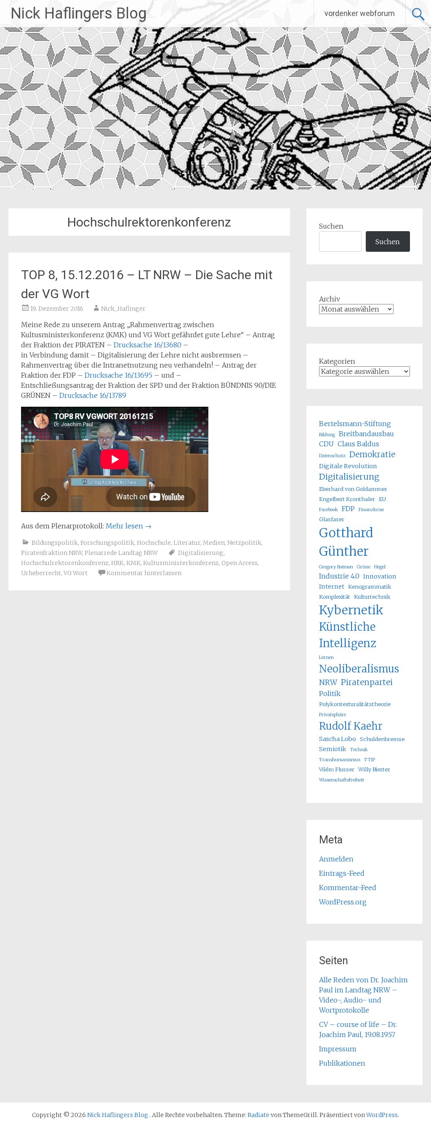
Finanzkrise (371, 509)
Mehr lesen (129, 526)
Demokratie (372, 454)
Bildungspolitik (55, 543)
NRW (328, 682)
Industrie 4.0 (339, 576)
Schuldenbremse (382, 739)
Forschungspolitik (107, 543)
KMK (133, 563)
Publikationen (342, 1063)
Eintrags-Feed (341, 873)
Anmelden (336, 859)
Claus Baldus (358, 444)
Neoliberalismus (359, 668)
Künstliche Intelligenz (347, 635)
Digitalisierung (200, 553)
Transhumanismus (339, 760)
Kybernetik (351, 610)
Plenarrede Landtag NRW (121, 553)
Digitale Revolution (348, 466)
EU (382, 499)
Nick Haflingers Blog (78, 13)
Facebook (328, 509)
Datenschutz (332, 456)
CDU (326, 444)
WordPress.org (343, 902)
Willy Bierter (374, 769)
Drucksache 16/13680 (147, 345)
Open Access (239, 563)
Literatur (186, 543)
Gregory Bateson (336, 567)
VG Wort (76, 573)
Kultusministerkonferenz (181, 563)
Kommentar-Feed (347, 887)
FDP (348, 508)
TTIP (369, 760)
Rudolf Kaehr (351, 726)
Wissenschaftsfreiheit (341, 780)
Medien (214, 543)
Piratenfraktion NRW (51, 553)
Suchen (331, 226)
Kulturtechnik (372, 596)
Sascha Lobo (337, 739)
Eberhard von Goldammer (353, 488)
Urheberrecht (41, 573)
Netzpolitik (244, 543)
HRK (117, 563)
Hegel (380, 567)
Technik (359, 749)
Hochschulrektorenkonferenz (65, 563)
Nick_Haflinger (123, 308)
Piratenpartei (367, 682)
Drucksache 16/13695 (118, 375)
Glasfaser (331, 519)
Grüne (363, 567)
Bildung (327, 434)
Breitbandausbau (366, 433)
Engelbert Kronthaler (347, 499)
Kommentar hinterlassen (143, 573)
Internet (331, 586)
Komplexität (334, 596)
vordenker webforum (360, 13)
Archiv (329, 299)
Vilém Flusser (336, 769)
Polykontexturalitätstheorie (355, 704)
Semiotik (332, 749)
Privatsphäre (332, 714)
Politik (330, 693)
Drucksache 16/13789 (92, 395)
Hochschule (154, 543)
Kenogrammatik (369, 586)
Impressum (338, 1049)
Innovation (379, 576)
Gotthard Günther (346, 542)
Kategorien (337, 361)
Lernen (326, 657)
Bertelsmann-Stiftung (355, 423)
